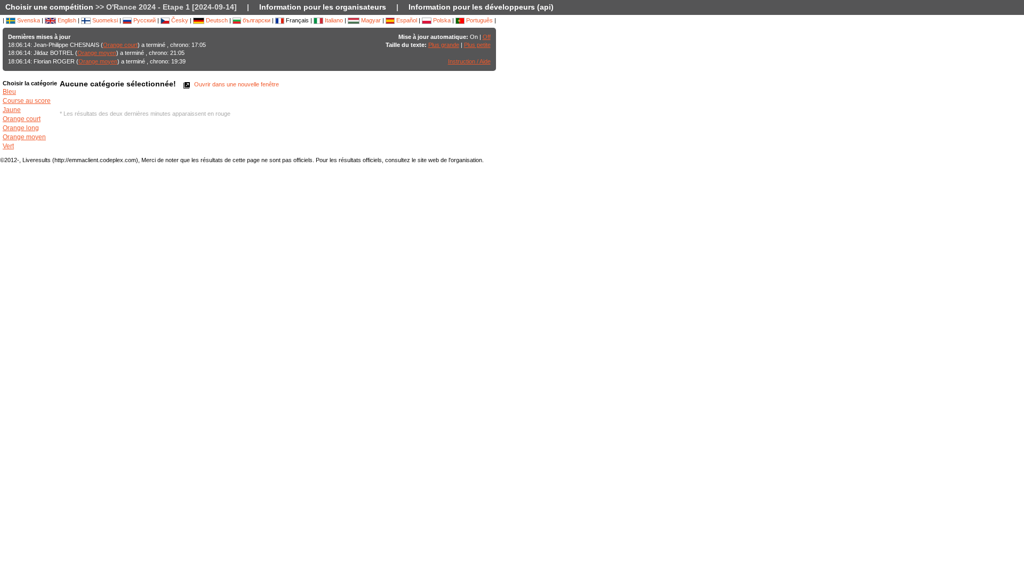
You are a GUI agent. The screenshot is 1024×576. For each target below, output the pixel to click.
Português (479, 20)
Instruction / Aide (469, 61)
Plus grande (443, 45)
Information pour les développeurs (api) (481, 7)
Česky (179, 20)
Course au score (27, 101)
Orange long (21, 128)
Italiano (333, 20)
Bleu (9, 91)
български (255, 20)
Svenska (27, 20)
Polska (441, 20)
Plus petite (477, 45)
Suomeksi (104, 20)
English (66, 20)
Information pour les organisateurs (322, 7)
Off (487, 37)
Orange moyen (96, 53)
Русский (144, 20)
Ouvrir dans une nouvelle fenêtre (236, 84)
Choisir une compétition (49, 7)
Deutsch (216, 20)
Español (406, 20)
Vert (8, 146)
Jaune (12, 110)
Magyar (370, 20)
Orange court (120, 45)
